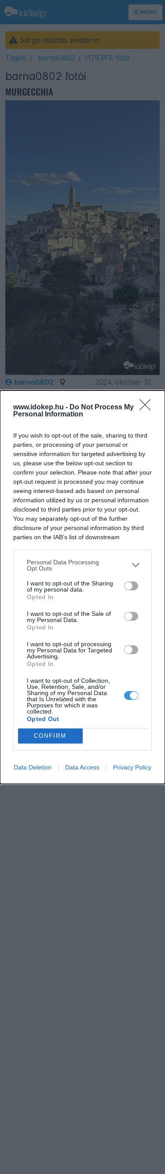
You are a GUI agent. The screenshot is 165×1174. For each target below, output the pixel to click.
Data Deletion (32, 767)
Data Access (82, 767)
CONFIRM (50, 735)
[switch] (131, 585)
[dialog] (82, 587)
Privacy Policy (132, 767)
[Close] (147, 407)
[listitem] (82, 565)
